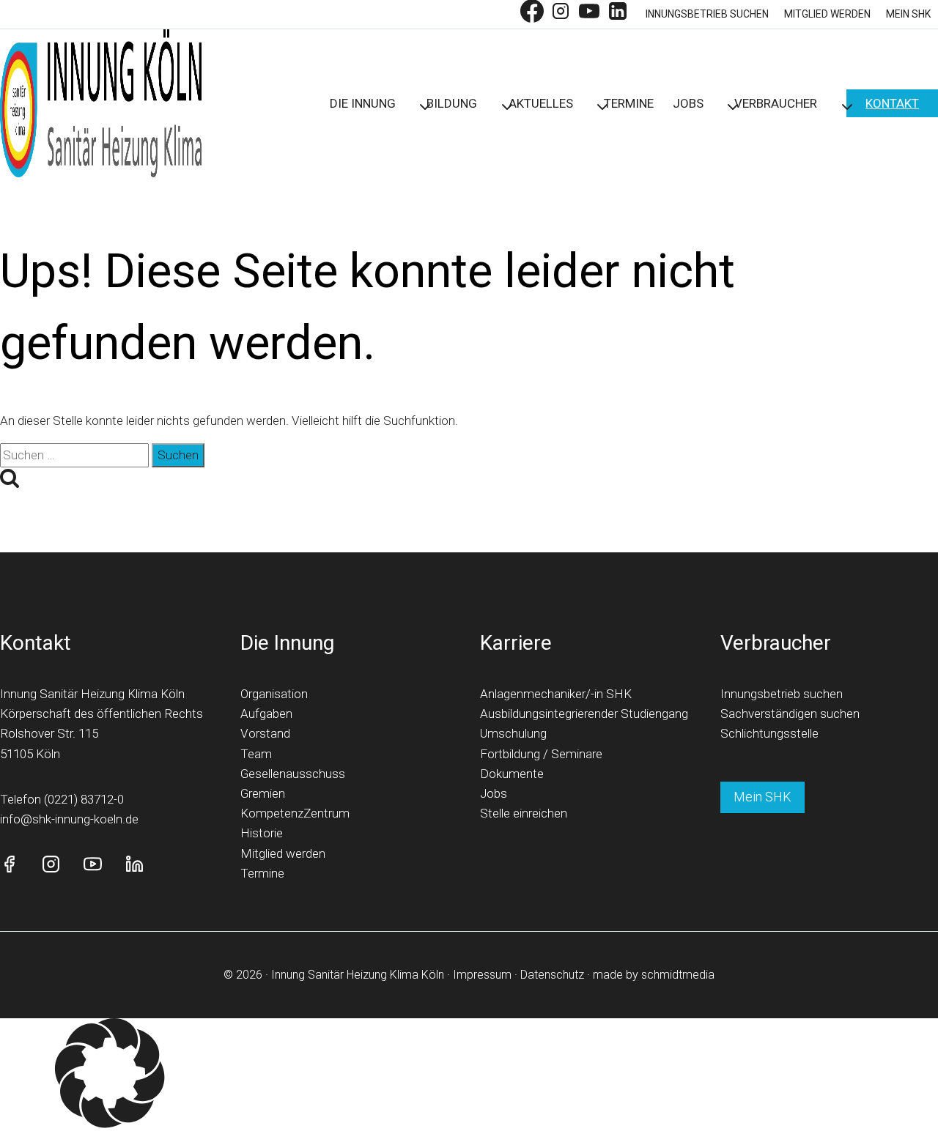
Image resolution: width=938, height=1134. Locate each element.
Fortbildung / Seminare (541, 753)
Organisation (274, 693)
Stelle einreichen (523, 813)
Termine (629, 103)
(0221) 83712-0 (84, 799)
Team (256, 753)
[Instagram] (560, 14)
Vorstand (265, 733)
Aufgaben (266, 713)
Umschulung (513, 733)
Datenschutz (552, 975)
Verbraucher (775, 643)
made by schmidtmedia (653, 975)
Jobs (493, 793)
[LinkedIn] (617, 14)
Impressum (482, 975)
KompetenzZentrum (295, 813)
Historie (261, 833)
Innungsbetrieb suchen (707, 14)
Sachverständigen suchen (790, 713)
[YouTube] (589, 14)
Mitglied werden (827, 14)
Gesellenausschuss (292, 773)
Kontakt (892, 103)
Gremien (262, 793)
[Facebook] (532, 14)
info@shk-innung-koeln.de (69, 819)
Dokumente (512, 773)
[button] (469, 1076)
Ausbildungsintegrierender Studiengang (584, 713)
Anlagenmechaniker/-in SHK (556, 693)
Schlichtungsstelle (769, 733)
